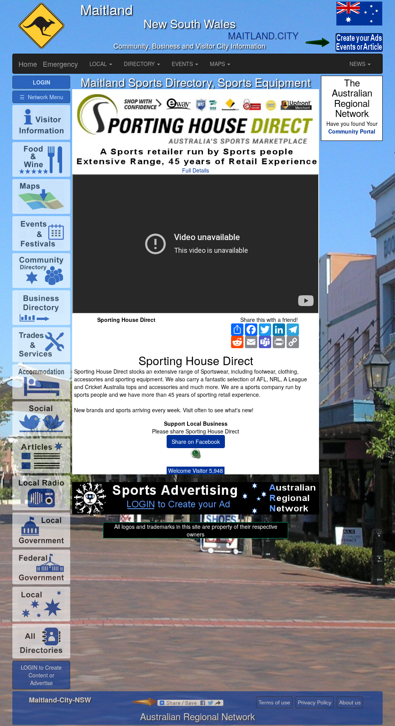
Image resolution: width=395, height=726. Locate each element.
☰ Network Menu (41, 97)
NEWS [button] (358, 64)
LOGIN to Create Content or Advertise (41, 675)
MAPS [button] (218, 64)
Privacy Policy (314, 702)
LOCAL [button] (98, 64)
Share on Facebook (196, 441)
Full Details (195, 170)
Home (28, 64)
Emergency (60, 64)
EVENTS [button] (183, 64)
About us (350, 702)
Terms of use (274, 702)
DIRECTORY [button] (140, 64)
